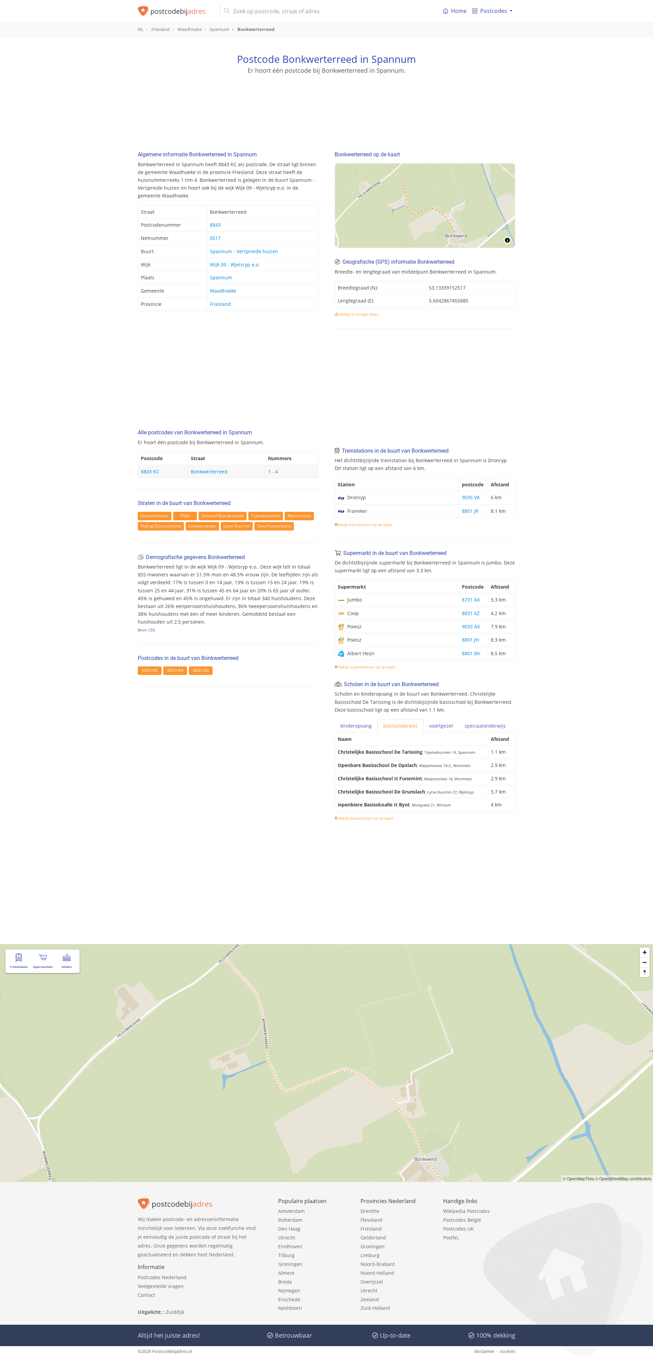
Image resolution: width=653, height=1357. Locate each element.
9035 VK (471, 497)
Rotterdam (290, 1220)
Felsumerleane (154, 516)
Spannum (221, 277)
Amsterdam (291, 1211)
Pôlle (185, 516)
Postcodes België (462, 1220)
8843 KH (175, 670)
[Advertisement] (326, 105)
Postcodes (493, 11)
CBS (151, 629)
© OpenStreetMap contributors (623, 1178)
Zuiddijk (175, 1312)
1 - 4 (273, 471)
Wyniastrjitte (299, 516)
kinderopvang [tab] (356, 726)
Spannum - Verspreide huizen (244, 251)
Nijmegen (289, 1290)
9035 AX (471, 626)
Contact (146, 1295)
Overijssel (372, 1281)
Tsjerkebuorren (265, 516)
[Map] (425, 205)
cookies (507, 1351)
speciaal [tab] (485, 726)
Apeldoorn (290, 1308)
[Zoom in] (645, 952)
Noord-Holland (377, 1273)
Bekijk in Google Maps (359, 314)
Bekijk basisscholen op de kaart (365, 818)
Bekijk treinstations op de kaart (364, 524)
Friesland (220, 304)
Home (459, 11)
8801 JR (470, 511)
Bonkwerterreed (209, 471)
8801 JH (470, 640)
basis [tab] (400, 726)
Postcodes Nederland (162, 1277)
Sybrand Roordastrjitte (222, 516)
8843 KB (149, 670)
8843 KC (150, 471)
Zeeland (370, 1299)
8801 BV (471, 653)
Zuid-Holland (375, 1308)
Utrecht (286, 1237)
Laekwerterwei (202, 526)
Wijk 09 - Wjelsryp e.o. (235, 264)
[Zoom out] (645, 962)
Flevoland (371, 1220)
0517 (215, 238)
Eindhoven (290, 1246)
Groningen (290, 1264)
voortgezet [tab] (441, 726)
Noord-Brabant (378, 1264)
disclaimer (484, 1351)
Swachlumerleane (274, 526)
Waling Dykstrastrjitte (160, 526)
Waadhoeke (223, 291)
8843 (215, 225)
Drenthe (370, 1211)
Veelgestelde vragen (161, 1286)
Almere (286, 1273)
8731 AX (471, 599)
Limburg (370, 1255)
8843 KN (201, 670)
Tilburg (286, 1255)
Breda (285, 1281)
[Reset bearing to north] (645, 972)
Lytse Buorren (236, 526)
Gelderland (373, 1237)
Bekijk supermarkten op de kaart (366, 666)
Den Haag (289, 1228)
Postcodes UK (458, 1228)
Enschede (289, 1299)
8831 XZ (471, 613)
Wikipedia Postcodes (466, 1211)
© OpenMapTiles (578, 1178)
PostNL (451, 1237)
